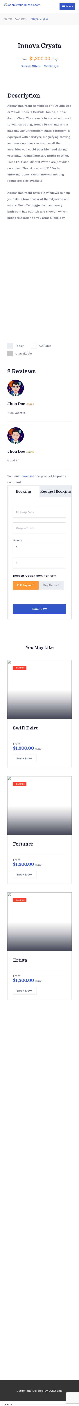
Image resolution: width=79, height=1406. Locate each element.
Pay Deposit (51, 585)
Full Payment (26, 585)
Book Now (39, 609)
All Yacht (20, 18)
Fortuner (23, 844)
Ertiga (20, 960)
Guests (17, 540)
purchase (27, 476)
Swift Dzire (25, 728)
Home (8, 18)
